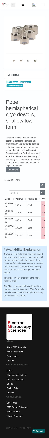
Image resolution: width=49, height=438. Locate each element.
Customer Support (15, 379)
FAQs (9, 371)
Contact (10, 360)
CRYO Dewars (12, 82)
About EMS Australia (16, 347)
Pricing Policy (13, 388)
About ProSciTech (15, 352)
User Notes (12, 403)
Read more (13, 170)
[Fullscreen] (42, 185)
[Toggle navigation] (43, 5)
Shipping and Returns (17, 375)
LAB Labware (25, 82)
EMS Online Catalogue (17, 407)
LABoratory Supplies (15, 86)
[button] (23, 5)
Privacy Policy (13, 412)
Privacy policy (13, 356)
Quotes (10, 384)
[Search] (42, 192)
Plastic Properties (15, 416)
